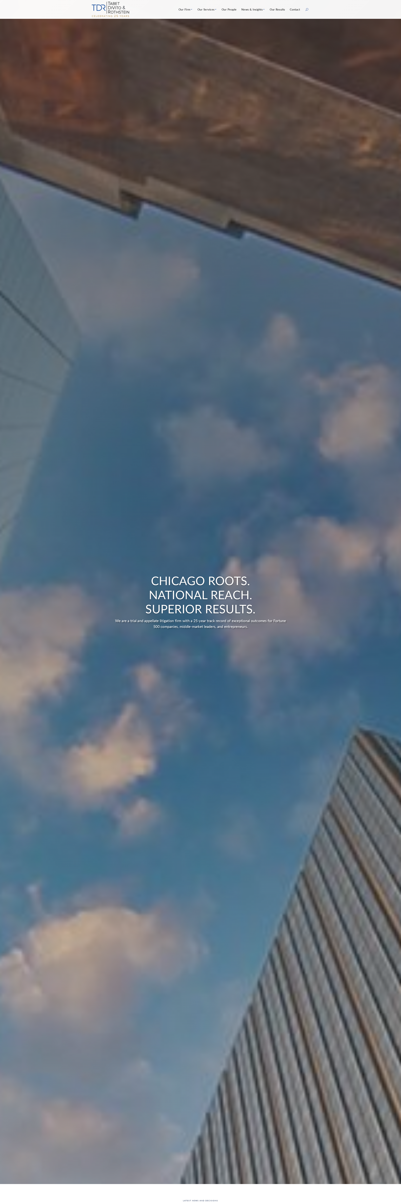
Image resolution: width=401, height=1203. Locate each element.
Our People (229, 9)
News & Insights (252, 9)
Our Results (277, 9)
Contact (295, 9)
